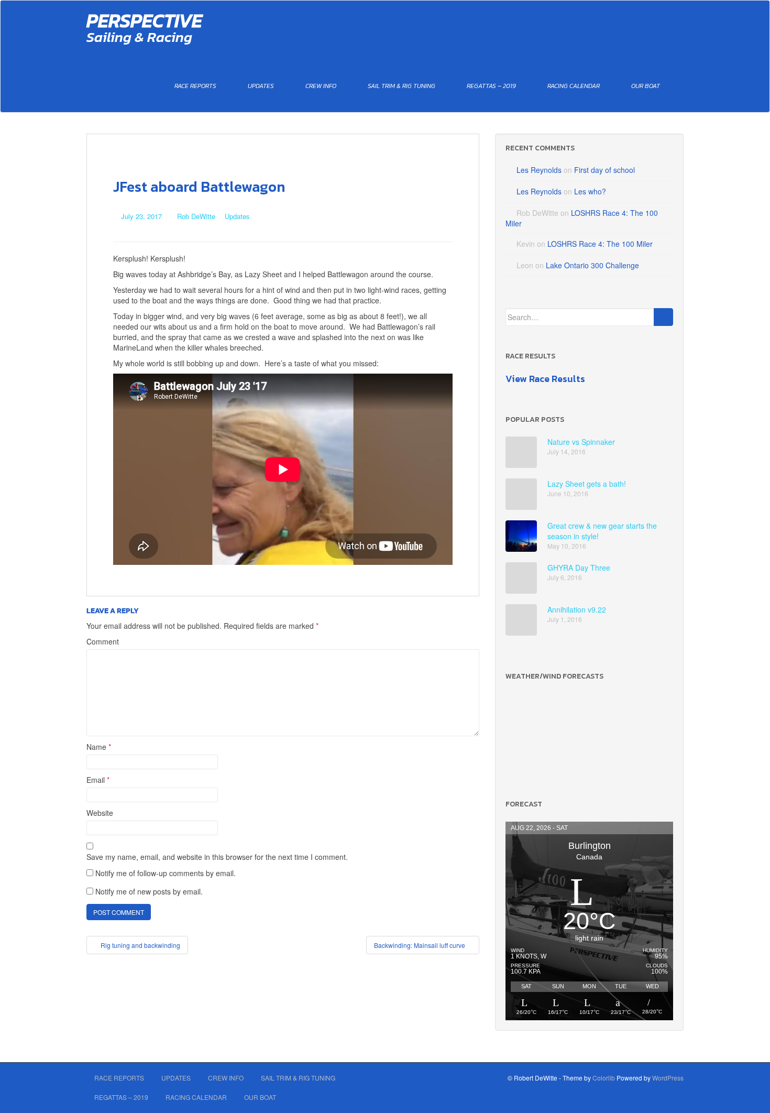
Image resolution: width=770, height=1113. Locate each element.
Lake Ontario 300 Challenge (592, 265)
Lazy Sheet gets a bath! (586, 483)
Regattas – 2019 (491, 86)
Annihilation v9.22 (576, 609)
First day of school (604, 170)
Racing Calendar (573, 86)
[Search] (663, 317)
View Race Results (545, 379)
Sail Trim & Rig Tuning (401, 86)
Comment (102, 641)
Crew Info (320, 86)
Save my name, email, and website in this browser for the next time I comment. (217, 857)
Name (98, 746)
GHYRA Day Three (578, 567)
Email (97, 779)
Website (99, 813)
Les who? (590, 191)
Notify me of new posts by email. (149, 891)
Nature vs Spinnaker (581, 442)
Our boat (645, 86)
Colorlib (603, 1077)
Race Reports (195, 86)
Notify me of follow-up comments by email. (165, 873)
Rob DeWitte (196, 216)
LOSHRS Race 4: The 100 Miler (600, 243)
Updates (261, 86)
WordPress (668, 1077)
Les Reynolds (539, 170)
